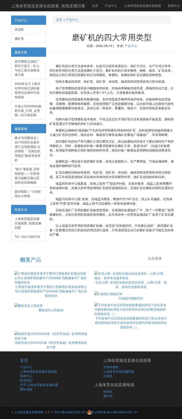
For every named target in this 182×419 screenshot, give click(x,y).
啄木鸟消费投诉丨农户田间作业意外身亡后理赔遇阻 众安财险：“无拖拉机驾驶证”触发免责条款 (28, 148)
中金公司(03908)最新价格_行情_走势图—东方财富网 (28, 110)
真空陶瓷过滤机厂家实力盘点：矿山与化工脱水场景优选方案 (27, 68)
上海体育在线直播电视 (118, 371)
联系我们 (26, 380)
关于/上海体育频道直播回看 (39, 384)
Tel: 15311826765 (27, 236)
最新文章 (21, 52)
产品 (30, 259)
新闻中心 (26, 376)
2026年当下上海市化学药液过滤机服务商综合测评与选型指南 (27, 90)
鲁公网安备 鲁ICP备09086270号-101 (115, 412)
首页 (95, 5)
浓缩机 (19, 29)
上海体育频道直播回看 (28, 412)
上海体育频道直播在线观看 (142, 5)
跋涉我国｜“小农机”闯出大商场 (28, 193)
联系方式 (21, 209)
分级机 (108, 376)
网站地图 (26, 389)
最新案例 (21, 128)
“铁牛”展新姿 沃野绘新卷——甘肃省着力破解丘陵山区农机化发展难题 (27, 175)
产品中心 (111, 5)
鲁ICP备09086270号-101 (70, 412)
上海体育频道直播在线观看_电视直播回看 (48, 5)
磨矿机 (19, 38)
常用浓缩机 (111, 367)
